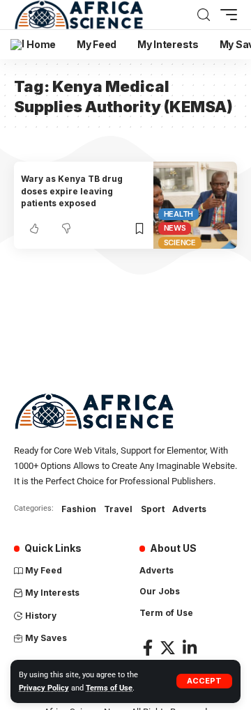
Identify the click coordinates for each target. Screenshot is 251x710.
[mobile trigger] (225, 14)
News (175, 228)
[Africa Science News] (79, 14)
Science (180, 242)
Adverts (189, 509)
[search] (203, 15)
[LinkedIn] (189, 647)
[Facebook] (147, 647)
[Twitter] (167, 647)
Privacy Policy (44, 688)
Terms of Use (109, 688)
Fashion (78, 509)
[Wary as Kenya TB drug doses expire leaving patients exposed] (195, 205)
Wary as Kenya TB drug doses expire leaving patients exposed (72, 190)
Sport (153, 509)
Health (179, 214)
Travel (118, 509)
